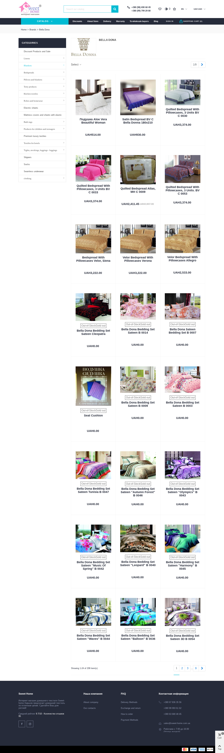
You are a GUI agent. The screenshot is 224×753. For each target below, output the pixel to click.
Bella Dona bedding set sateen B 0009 (138, 404)
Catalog (43, 21)
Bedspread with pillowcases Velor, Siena (93, 259)
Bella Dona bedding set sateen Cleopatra (93, 332)
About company (90, 702)
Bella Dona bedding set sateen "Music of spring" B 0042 (93, 565)
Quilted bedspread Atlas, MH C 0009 (138, 190)
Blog (156, 21)
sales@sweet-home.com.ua (177, 723)
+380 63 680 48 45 (172, 714)
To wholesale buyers (139, 21)
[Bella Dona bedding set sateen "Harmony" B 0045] (182, 538)
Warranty (120, 21)
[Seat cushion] (93, 386)
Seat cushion (93, 415)
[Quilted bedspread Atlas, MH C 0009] (138, 169)
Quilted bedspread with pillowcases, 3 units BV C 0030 (182, 112)
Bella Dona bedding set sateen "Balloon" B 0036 (138, 637)
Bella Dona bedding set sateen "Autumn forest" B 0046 (138, 492)
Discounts (77, 21)
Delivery (107, 21)
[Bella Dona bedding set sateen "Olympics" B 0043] (182, 465)
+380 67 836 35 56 (172, 702)
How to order (127, 714)
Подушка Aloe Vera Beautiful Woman (93, 121)
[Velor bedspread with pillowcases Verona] (138, 238)
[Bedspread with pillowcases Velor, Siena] (93, 238)
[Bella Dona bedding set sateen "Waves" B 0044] (93, 612)
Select (75, 64)
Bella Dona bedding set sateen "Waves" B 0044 (93, 637)
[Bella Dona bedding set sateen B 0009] (138, 379)
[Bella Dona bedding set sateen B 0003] (182, 379)
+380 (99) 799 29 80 (141, 11)
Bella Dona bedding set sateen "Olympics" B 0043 (182, 492)
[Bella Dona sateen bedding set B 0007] (182, 306)
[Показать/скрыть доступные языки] (186, 9)
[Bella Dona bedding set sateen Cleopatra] (93, 307)
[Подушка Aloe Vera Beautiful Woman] (93, 97)
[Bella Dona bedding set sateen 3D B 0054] (182, 612)
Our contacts (89, 708)
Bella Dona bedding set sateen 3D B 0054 (182, 637)
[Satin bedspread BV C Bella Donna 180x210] (138, 97)
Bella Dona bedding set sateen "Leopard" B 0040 (138, 563)
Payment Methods (129, 720)
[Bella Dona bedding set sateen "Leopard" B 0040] (138, 538)
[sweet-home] (30, 9)
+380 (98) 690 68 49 (141, 7)
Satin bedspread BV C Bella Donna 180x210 (137, 121)
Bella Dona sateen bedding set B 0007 (182, 331)
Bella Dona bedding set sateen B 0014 (138, 331)
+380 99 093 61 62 (172, 708)
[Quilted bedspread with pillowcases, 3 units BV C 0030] (182, 92)
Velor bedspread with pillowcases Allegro (182, 258)
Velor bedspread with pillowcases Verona (138, 259)
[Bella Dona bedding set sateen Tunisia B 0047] (93, 465)
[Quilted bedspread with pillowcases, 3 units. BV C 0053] (182, 169)
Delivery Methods (129, 702)
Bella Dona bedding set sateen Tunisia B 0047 (93, 490)
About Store (92, 21)
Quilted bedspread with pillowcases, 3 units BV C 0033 (93, 189)
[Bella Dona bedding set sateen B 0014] (138, 306)
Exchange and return (131, 708)
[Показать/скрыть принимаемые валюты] (204, 9)
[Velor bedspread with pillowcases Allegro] (182, 238)
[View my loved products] (160, 9)
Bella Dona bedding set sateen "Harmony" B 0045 (182, 565)
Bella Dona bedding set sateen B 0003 (182, 404)
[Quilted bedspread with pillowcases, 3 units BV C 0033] (93, 168)
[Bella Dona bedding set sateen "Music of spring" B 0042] (93, 538)
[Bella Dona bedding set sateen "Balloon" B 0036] (138, 612)
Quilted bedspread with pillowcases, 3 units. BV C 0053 (183, 190)
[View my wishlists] (175, 9)
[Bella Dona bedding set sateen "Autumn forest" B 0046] (138, 465)
